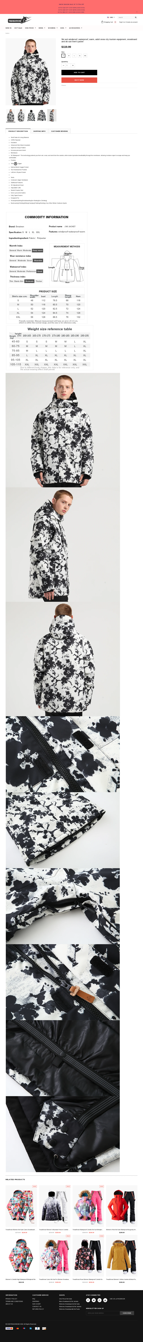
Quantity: (64, 61)
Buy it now (79, 80)
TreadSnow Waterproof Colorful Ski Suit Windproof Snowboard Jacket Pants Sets (88, 1229)
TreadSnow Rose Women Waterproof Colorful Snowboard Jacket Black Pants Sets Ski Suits (88, 1279)
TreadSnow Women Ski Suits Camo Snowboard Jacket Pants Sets (21, 1229)
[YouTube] (105, 1300)
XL (80, 55)
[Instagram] (100, 1300)
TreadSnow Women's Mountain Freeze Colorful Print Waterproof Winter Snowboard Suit (54, 1229)
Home (7, 33)
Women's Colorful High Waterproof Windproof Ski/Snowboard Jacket (21, 1279)
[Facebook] (88, 1300)
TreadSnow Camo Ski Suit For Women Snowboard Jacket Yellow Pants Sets (54, 1279)
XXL (85, 55)
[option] (31, 71)
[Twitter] (94, 1300)
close (136, 11)
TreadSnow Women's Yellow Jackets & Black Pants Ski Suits (121, 1279)
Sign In (121, 22)
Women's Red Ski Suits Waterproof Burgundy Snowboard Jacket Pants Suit (121, 1229)
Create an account (131, 22)
